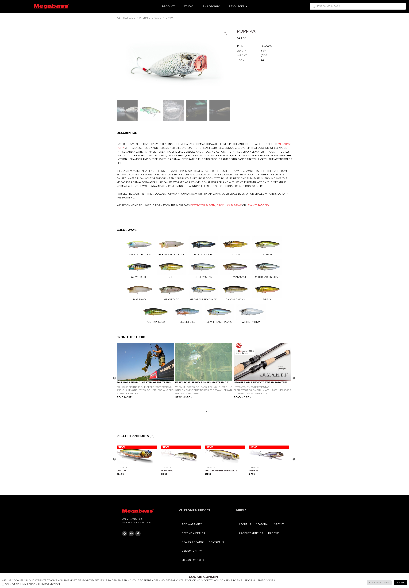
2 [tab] (210, 411)
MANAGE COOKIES (193, 560)
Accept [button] (400, 582)
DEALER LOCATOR (193, 542)
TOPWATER (156, 18)
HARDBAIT (143, 18)
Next (294, 378)
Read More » (125, 397)
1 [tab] (207, 411)
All (118, 18)
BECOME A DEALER (193, 533)
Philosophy (211, 6)
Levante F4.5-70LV (258, 205)
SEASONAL (262, 524)
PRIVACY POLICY (192, 551)
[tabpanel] (146, 371)
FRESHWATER (129, 18)
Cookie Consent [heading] (204, 577)
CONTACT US (216, 542)
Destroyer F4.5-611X (202, 205)
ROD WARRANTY (192, 524)
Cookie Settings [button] (379, 582)
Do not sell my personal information (32, 584)
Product (168, 6)
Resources (236, 6)
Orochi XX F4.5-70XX (229, 205)
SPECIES (279, 524)
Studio (188, 6)
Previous (114, 378)
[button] (225, 33)
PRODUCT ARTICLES (251, 533)
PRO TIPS (273, 533)
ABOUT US (245, 524)
